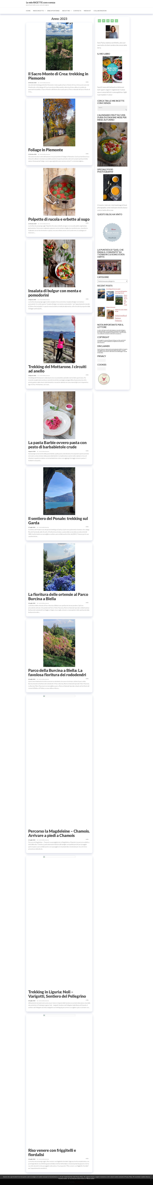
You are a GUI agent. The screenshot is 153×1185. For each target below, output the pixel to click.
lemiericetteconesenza (45, 82)
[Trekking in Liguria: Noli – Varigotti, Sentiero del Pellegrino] (59, 922)
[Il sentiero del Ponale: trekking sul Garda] (59, 491)
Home (28, 10)
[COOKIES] (101, 369)
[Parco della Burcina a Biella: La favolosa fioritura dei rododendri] (59, 643)
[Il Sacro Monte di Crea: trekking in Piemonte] (59, 46)
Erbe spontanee (53, 10)
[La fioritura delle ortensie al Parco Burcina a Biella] (59, 567)
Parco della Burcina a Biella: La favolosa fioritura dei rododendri (57, 672)
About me (66, 10)
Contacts (77, 10)
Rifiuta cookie (73, 1182)
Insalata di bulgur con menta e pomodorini (54, 292)
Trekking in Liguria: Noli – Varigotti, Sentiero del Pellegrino (57, 994)
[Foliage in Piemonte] (59, 122)
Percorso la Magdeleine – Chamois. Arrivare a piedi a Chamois (59, 833)
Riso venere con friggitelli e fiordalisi (52, 1152)
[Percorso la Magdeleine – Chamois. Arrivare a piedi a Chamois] (59, 761)
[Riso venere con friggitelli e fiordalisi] (59, 1080)
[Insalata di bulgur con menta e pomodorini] (59, 263)
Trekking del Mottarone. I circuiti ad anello (57, 368)
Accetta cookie (59, 1182)
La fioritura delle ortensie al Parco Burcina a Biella (58, 596)
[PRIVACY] (101, 360)
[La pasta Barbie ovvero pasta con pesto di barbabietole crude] (59, 415)
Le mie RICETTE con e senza (40, 2)
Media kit (87, 10)
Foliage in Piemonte (45, 149)
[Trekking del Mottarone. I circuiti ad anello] (59, 339)
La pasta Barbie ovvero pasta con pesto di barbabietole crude (57, 444)
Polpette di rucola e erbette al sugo (59, 219)
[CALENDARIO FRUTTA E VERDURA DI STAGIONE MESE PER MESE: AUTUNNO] (112, 144)
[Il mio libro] (112, 69)
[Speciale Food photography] (112, 187)
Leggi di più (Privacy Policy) (91, 1182)
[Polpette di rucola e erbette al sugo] (59, 192)
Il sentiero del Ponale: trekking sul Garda (58, 520)
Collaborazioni (100, 10)
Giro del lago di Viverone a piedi (113, 289)
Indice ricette (38, 10)
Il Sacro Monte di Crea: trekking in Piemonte (58, 76)
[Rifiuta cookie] (151, 1180)
